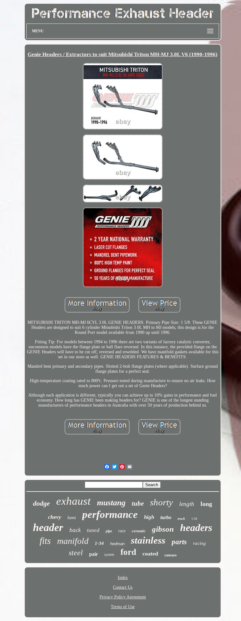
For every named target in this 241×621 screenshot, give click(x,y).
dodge (41, 503)
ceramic (139, 531)
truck (181, 518)
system (109, 554)
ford (128, 552)
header (48, 527)
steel (76, 553)
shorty (161, 502)
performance (110, 514)
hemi (71, 517)
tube (138, 503)
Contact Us (122, 587)
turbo (165, 517)
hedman (117, 543)
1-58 (194, 518)
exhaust (73, 501)
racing (199, 543)
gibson (163, 529)
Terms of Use (123, 606)
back (75, 530)
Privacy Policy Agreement (122, 597)
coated (150, 553)
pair (93, 554)
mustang (111, 502)
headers (196, 527)
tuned (93, 530)
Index (123, 577)
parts (179, 542)
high (149, 517)
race (122, 531)
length (186, 504)
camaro (170, 555)
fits (45, 540)
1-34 (99, 543)
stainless (148, 540)
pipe (109, 531)
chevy (54, 517)
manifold (72, 541)
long (206, 503)
